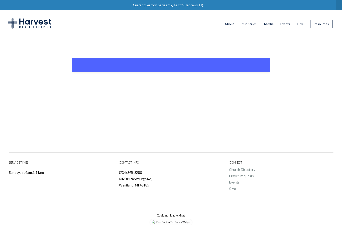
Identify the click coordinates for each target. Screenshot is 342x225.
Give (300, 24)
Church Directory (242, 170)
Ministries (249, 24)
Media (269, 24)
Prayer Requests (241, 176)
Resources (322, 24)
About (230, 24)
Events (285, 24)
